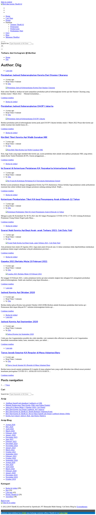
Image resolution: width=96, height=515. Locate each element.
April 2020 (10, 467)
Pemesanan (14, 27)
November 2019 (12, 477)
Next (8, 385)
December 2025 (11, 437)
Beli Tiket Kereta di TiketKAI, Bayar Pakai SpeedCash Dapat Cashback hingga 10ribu (38, 414)
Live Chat (63, 513)
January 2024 (11, 448)
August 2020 (10, 462)
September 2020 (12, 460)
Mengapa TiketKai (12, 37)
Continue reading (7, 98)
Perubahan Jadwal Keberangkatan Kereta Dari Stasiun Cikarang (34, 75)
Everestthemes (82, 507)
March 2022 (10, 450)
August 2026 (10, 425)
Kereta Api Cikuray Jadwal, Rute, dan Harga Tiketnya (26, 416)
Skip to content (6, 2)
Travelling (9, 497)
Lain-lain (9, 71)
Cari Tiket (9, 18)
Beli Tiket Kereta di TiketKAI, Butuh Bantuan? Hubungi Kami (29, 412)
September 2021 (12, 454)
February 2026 (11, 433)
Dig (9, 84)
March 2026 (10, 431)
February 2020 (11, 471)
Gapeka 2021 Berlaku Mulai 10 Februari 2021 (24, 261)
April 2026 (10, 429)
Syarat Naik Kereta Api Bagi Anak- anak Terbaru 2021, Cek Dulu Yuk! (36, 230)
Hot (7, 490)
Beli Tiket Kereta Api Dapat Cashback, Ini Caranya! (25, 409)
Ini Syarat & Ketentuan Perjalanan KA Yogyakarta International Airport (38, 168)
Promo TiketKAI (12, 495)
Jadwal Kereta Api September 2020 (19, 321)
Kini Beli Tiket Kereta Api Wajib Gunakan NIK (24, 137)
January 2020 (11, 473)
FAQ (7, 33)
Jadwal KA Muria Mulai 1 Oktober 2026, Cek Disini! (25, 407)
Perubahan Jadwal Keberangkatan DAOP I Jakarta (27, 106)
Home (8, 16)
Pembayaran (14, 29)
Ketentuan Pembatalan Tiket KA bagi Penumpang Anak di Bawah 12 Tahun (40, 199)
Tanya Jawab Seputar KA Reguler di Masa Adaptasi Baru (30, 352)
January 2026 (11, 435)
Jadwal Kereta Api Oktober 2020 (18, 292)
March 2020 (10, 469)
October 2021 (11, 452)
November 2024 (12, 446)
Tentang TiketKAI (17, 25)
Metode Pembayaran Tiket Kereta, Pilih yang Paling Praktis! (28, 405)
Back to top (5, 501)
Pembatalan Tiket (16, 31)
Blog (7, 35)
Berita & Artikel (11, 102)
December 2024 (11, 444)
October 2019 (11, 479)
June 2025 (9, 439)
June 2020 (9, 465)
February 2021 (11, 456)
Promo (8, 20)
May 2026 (9, 427)
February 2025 (11, 441)
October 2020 (11, 458)
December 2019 (11, 475)
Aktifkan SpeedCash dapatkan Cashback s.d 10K (24, 403)
